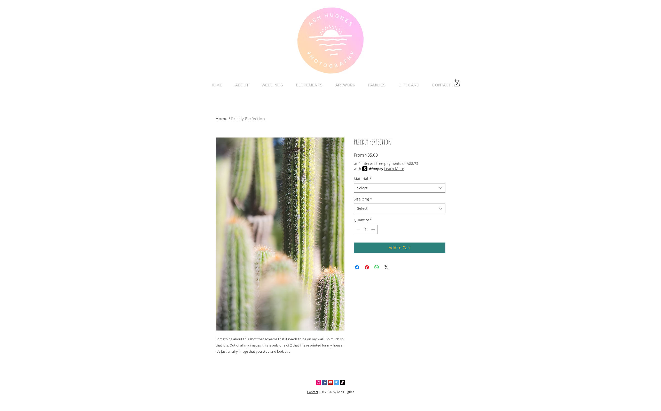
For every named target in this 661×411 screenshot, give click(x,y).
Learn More (394, 168)
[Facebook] (324, 382)
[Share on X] (386, 267)
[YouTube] (330, 382)
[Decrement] (358, 229)
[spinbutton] (365, 229)
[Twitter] (336, 382)
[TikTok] (342, 382)
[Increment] (373, 229)
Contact (312, 392)
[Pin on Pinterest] (367, 267)
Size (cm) (363, 199)
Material (362, 178)
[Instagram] (318, 382)
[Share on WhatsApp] (377, 267)
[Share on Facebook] (357, 267)
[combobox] (399, 188)
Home (221, 119)
